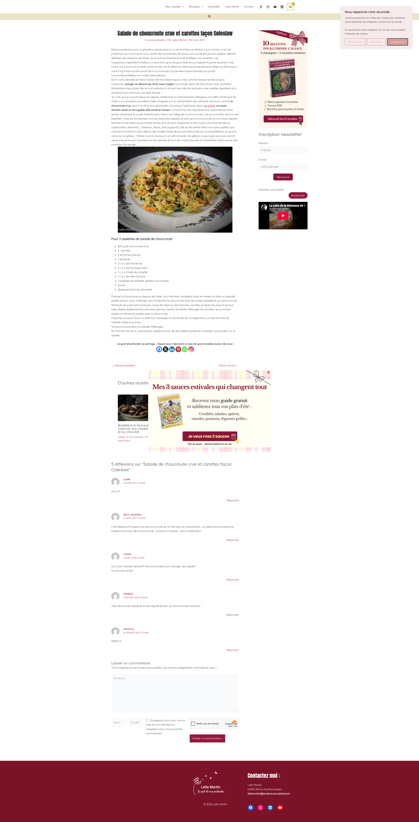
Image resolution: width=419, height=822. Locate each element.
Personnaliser (355, 41)
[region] (376, 28)
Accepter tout (398, 41)
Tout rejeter (376, 41)
